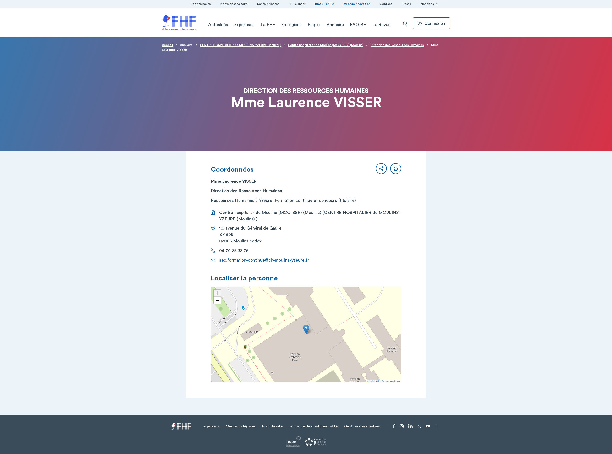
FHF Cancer (297, 3)
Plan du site (272, 426)
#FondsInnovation (357, 3)
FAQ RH (358, 24)
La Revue (381, 24)
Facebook (394, 426)
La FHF (268, 24)
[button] (381, 168)
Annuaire (335, 24)
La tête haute (201, 3)
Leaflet (371, 381)
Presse (406, 3)
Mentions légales (241, 426)
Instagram (402, 426)
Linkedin (410, 426)
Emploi (314, 24)
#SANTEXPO (324, 3)
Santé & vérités (268, 3)
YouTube (428, 426)
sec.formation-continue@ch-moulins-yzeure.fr (264, 260)
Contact (386, 3)
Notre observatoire (234, 3)
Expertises (244, 24)
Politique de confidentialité (313, 426)
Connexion (434, 23)
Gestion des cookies (362, 426)
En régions (291, 24)
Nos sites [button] (427, 3)
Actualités (218, 24)
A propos (211, 426)
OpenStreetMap (383, 381)
